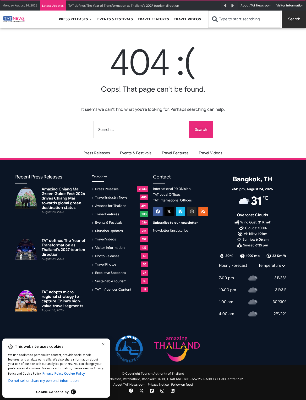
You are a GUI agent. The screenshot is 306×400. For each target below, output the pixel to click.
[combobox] (244, 19)
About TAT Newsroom (129, 385)
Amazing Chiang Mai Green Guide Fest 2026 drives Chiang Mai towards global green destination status (63, 198)
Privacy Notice (158, 385)
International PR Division (172, 189)
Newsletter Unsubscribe (170, 230)
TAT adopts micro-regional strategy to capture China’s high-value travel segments (62, 299)
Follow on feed (182, 385)
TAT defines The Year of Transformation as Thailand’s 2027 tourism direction (123, 5)
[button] (225, 5)
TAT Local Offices (166, 194)
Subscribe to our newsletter (175, 223)
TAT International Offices (172, 200)
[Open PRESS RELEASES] (91, 19)
